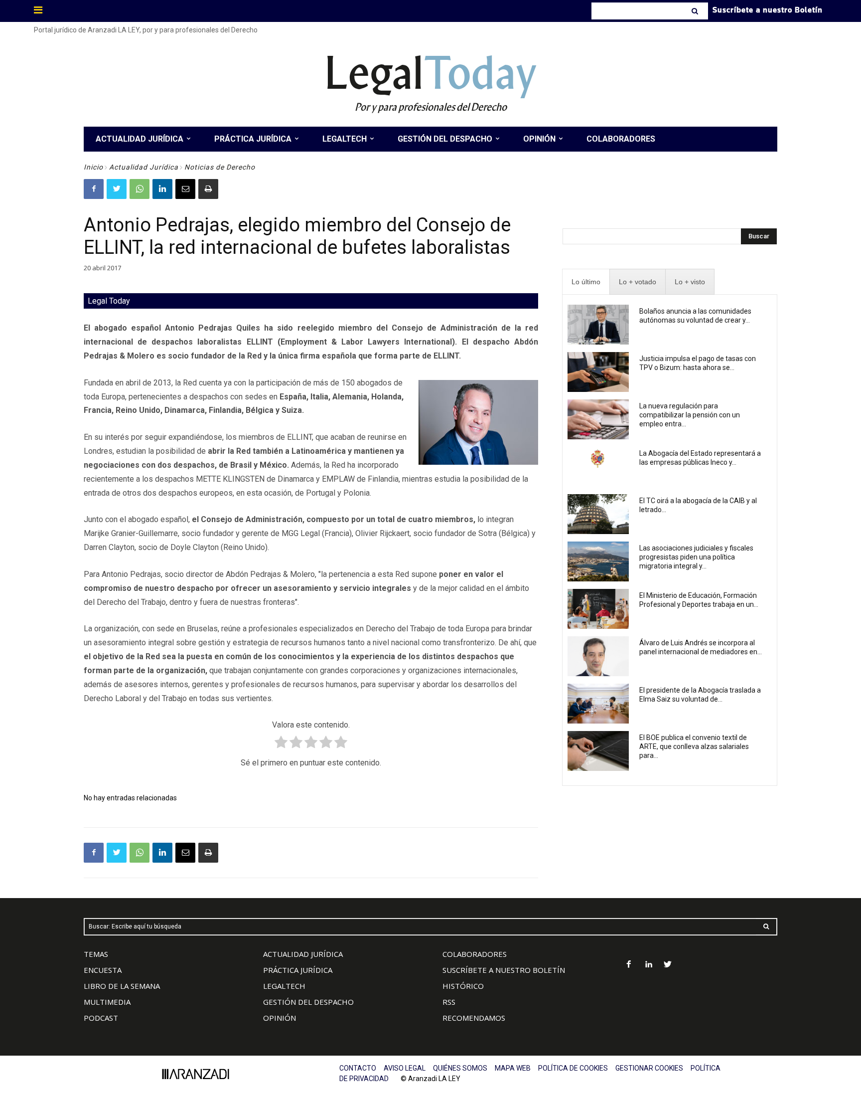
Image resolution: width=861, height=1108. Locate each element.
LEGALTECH (284, 986)
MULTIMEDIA (107, 1002)
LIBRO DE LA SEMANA (122, 986)
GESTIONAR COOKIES (649, 1068)
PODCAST (101, 1018)
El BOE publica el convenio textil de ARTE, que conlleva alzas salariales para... (694, 746)
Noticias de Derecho (219, 167)
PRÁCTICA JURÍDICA (297, 970)
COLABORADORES (474, 954)
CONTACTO (357, 1068)
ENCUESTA (103, 970)
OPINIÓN (279, 1018)
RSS (448, 1002)
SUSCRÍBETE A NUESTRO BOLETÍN (503, 970)
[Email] (185, 189)
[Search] (696, 11)
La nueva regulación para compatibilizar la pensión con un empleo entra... (689, 415)
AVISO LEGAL (405, 1068)
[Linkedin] (162, 189)
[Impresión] (208, 189)
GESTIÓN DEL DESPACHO (308, 1002)
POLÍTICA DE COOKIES (573, 1068)
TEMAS (96, 954)
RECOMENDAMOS (473, 1018)
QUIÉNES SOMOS (460, 1068)
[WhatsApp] (139, 189)
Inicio (93, 167)
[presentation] (586, 282)
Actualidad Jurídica (143, 167)
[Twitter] (117, 189)
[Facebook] (94, 189)
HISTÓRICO (463, 986)
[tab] (586, 282)
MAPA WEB (513, 1068)
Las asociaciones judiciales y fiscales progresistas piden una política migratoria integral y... (696, 557)
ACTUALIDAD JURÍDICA (303, 954)
